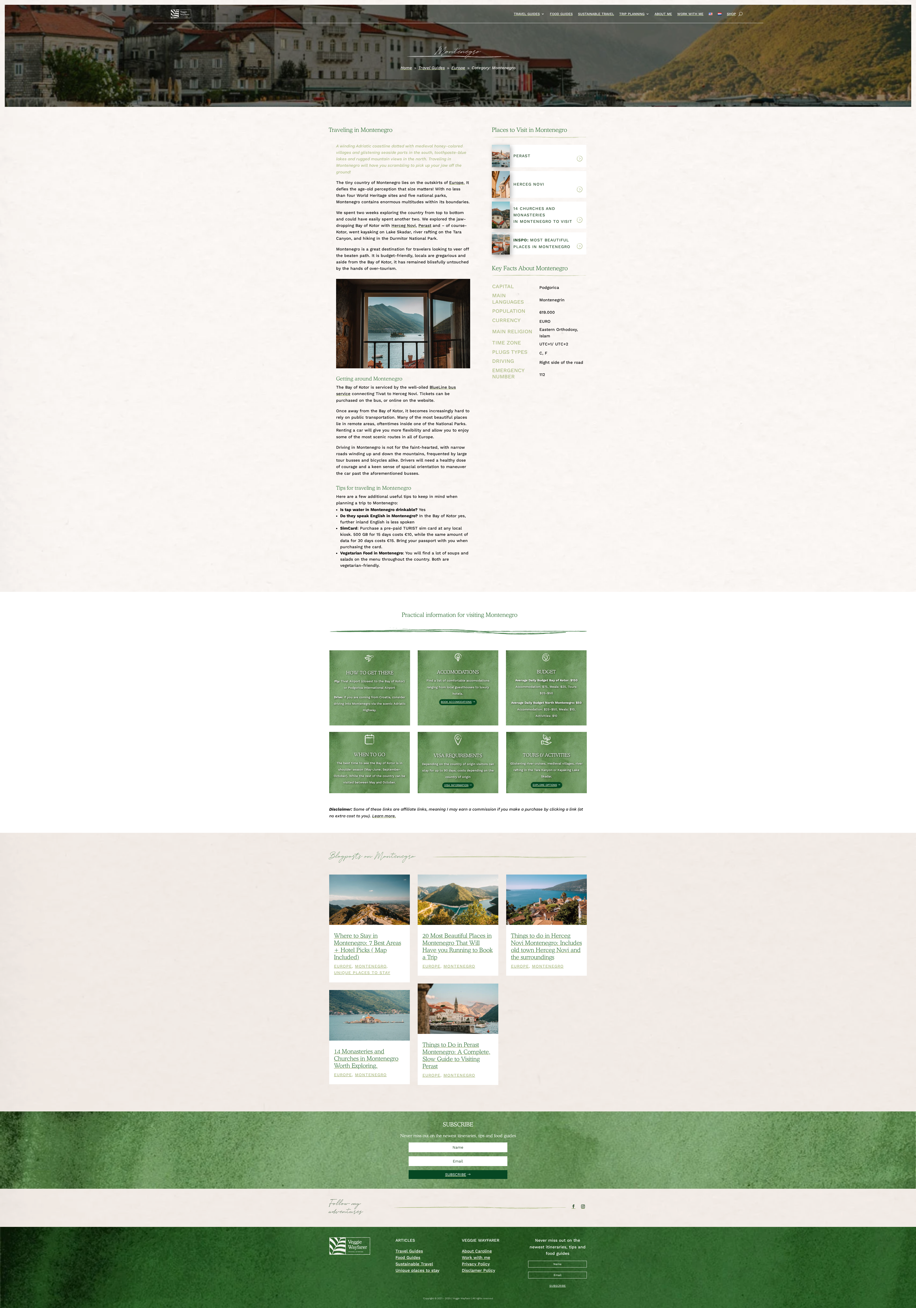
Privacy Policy (476, 1263)
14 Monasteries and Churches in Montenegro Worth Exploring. (366, 1058)
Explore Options (545, 785)
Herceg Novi (403, 225)
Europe (343, 966)
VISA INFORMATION (456, 785)
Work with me (476, 1257)
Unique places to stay (417, 1270)
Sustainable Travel (596, 14)
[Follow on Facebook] (573, 1206)
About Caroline (477, 1251)
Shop (731, 14)
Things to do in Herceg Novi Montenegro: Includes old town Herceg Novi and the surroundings (546, 946)
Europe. (457, 182)
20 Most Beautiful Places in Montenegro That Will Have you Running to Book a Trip (457, 946)
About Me (663, 14)
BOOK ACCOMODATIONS (456, 702)
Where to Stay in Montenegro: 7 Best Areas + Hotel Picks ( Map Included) (367, 946)
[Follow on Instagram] (583, 1206)
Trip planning (632, 14)
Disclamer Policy (478, 1270)
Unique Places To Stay (362, 972)
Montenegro (370, 966)
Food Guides (561, 14)
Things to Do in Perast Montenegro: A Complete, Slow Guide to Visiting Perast (456, 1055)
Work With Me (690, 14)
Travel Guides (527, 14)
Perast (424, 225)
